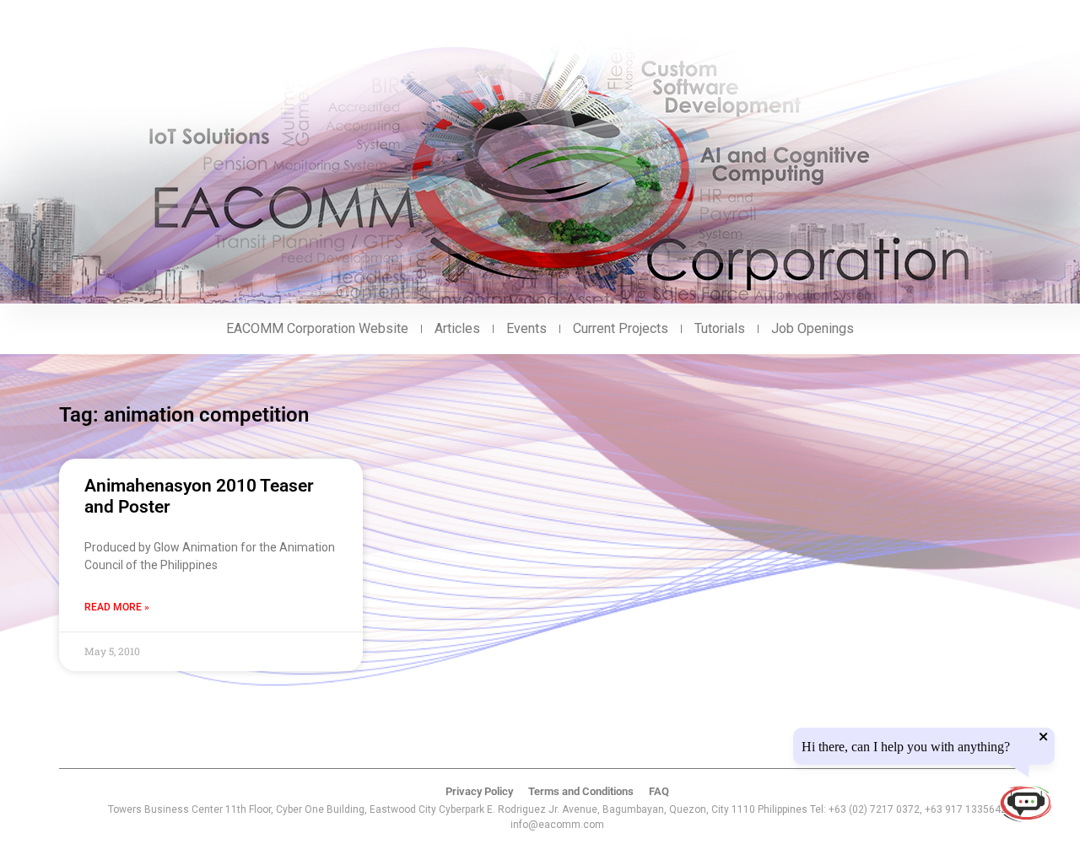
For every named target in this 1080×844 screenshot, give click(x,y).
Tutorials (719, 328)
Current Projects (620, 328)
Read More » (116, 607)
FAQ (659, 791)
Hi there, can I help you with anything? (906, 747)
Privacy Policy (479, 791)
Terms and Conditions (581, 791)
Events (526, 328)
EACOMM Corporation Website (317, 328)
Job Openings (812, 328)
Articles (457, 328)
